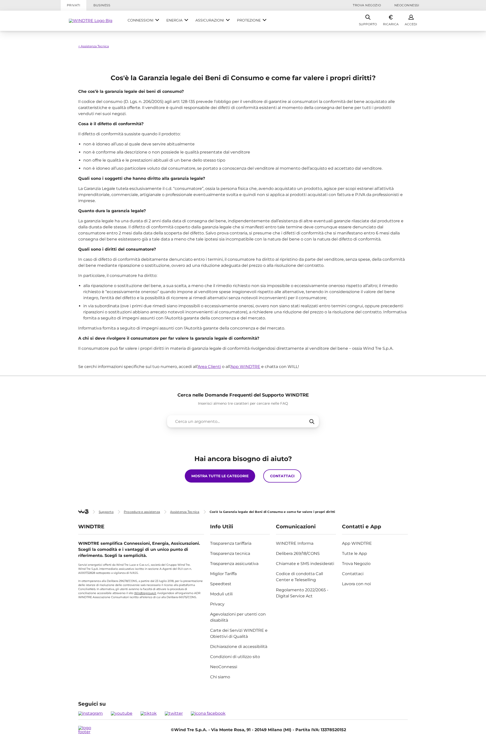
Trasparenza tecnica (230, 553)
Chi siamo (220, 676)
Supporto (368, 24)
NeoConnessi (406, 5)
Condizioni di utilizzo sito (235, 656)
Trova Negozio (367, 5)
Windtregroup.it (145, 593)
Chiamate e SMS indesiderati (305, 563)
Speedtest (220, 583)
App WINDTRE (245, 366)
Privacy (217, 604)
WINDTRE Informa (294, 543)
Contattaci (352, 573)
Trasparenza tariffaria (230, 543)
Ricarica (391, 24)
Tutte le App (354, 553)
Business (101, 5)
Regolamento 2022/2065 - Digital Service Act (302, 592)
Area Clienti (209, 366)
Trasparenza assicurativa (234, 563)
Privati (73, 5)
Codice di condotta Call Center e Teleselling (299, 576)
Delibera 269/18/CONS (298, 553)
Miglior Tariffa (223, 573)
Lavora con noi (356, 583)
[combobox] (243, 421)
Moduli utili (221, 594)
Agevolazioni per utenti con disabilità (238, 617)
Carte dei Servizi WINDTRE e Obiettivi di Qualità (239, 633)
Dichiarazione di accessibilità (238, 646)
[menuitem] (143, 21)
